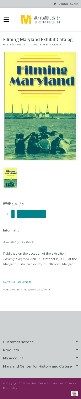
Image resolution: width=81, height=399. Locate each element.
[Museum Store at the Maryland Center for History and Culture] (47, 19)
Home (7, 44)
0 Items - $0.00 (68, 3)
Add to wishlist (12, 289)
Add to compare (33, 289)
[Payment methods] (73, 393)
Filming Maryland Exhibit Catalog (38, 44)
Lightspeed (24, 388)
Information (12, 230)
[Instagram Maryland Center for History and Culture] (48, 323)
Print (47, 289)
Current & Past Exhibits (17, 281)
